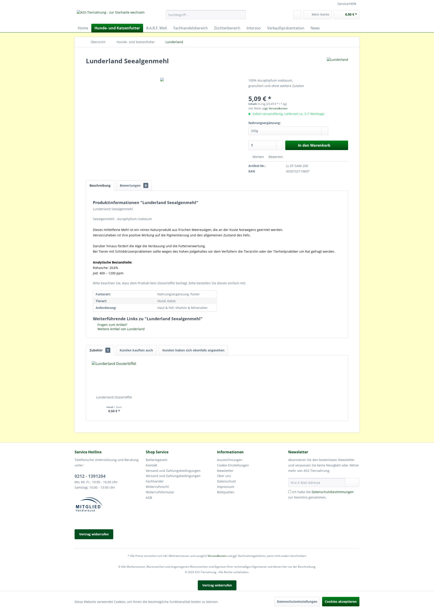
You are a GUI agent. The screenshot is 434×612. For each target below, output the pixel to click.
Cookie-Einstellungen (233, 465)
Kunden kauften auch (136, 350)
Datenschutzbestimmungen (333, 492)
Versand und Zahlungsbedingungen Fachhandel (173, 478)
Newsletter (225, 470)
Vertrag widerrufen (94, 534)
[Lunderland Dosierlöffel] (114, 377)
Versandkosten (217, 556)
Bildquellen (225, 492)
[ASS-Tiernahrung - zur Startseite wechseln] (111, 15)
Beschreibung (100, 185)
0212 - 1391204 (90, 476)
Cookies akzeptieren (341, 601)
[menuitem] (206, 14)
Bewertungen (133, 185)
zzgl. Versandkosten (275, 108)
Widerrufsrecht (157, 487)
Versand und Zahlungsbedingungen (173, 470)
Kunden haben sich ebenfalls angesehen (193, 350)
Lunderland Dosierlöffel (114, 397)
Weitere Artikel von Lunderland (121, 329)
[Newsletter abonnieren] (352, 482)
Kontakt (151, 465)
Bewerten (275, 157)
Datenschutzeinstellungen (297, 601)
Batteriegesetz (156, 460)
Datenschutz (226, 481)
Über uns (224, 476)
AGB (149, 497)
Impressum (225, 487)
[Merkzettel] (297, 14)
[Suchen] (241, 14)
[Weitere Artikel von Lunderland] (337, 65)
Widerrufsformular (160, 492)
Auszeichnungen (229, 460)
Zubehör (99, 350)
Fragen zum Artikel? (112, 324)
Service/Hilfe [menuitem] (347, 4)
